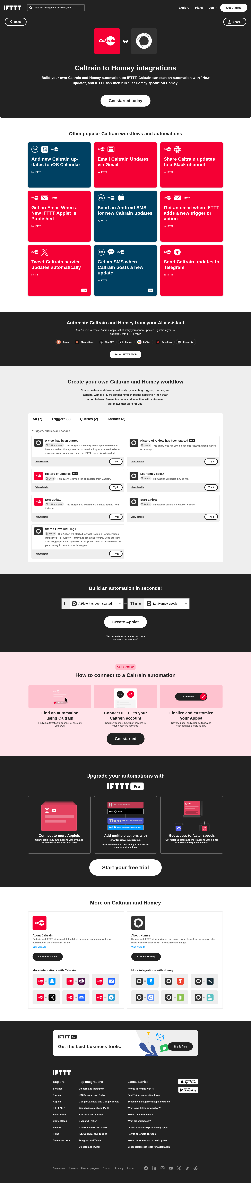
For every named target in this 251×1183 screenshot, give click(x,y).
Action (147, 478)
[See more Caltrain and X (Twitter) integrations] (46, 997)
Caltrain (88, 68)
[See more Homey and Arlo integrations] (204, 981)
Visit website (39, 947)
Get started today (125, 100)
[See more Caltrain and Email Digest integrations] (75, 997)
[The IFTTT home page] (12, 7)
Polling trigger (56, 445)
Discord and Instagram (91, 1088)
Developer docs (61, 1140)
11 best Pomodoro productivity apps (148, 1127)
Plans (199, 7)
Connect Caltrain (47, 956)
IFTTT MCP (59, 1108)
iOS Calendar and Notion (92, 1095)
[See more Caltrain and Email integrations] (105, 981)
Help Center (59, 1114)
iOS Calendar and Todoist (93, 1134)
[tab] (37, 419)
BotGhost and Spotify (91, 1114)
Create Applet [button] (125, 622)
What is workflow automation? (144, 1108)
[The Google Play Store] (188, 1090)
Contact (107, 1168)
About (130, 1168)
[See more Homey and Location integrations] (145, 981)
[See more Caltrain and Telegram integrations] (105, 997)
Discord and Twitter (89, 1147)
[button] (126, 739)
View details (42, 461)
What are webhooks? (139, 1121)
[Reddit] (195, 1168)
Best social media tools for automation (149, 1147)
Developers (59, 1168)
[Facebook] (146, 1168)
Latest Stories (138, 1082)
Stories (57, 1095)
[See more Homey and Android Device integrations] (174, 997)
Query (147, 445)
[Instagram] (162, 1168)
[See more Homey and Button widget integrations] (174, 981)
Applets (57, 1101)
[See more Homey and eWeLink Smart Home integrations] (204, 997)
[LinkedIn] (154, 1168)
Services (57, 1088)
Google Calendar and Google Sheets (99, 1101)
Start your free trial (125, 867)
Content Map (60, 1121)
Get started (234, 7)
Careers (73, 1168)
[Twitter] (179, 1168)
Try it (116, 461)
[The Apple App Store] (188, 1082)
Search (57, 1127)
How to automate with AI (141, 1088)
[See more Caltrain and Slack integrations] (75, 981)
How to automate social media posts (147, 1140)
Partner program (90, 1168)
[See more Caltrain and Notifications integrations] (46, 981)
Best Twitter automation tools (144, 1095)
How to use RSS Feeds (140, 1114)
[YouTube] (170, 1168)
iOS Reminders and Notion (93, 1127)
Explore (184, 7)
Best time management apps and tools (149, 1101)
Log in (213, 7)
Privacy (119, 1168)
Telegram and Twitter (90, 1140)
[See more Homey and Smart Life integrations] (145, 997)
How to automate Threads (142, 1134)
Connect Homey (146, 956)
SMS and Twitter (88, 1121)
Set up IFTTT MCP (125, 354)
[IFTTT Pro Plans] (192, 441)
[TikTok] (187, 1168)
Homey (123, 68)
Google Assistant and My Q (94, 1108)
